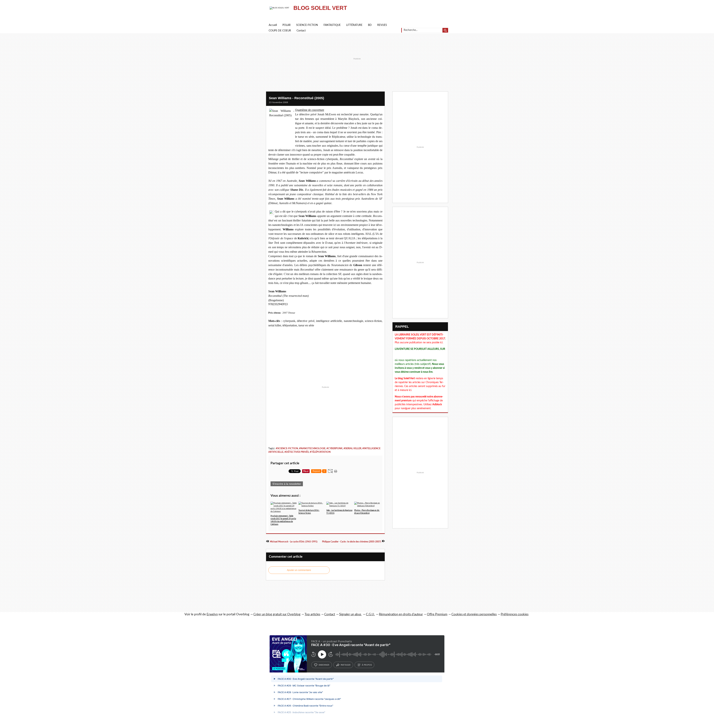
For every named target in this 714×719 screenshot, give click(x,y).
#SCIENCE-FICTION (287, 448)
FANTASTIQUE (332, 25)
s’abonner (324, 665)
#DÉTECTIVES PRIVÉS (296, 452)
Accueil (273, 25)
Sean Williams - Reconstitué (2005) (296, 98)
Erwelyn (212, 614)
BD (370, 25)
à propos (367, 665)
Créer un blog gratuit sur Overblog (276, 614)
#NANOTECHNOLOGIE (312, 448)
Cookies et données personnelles (474, 614)
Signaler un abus (350, 614)
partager (345, 665)
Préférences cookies (514, 614)
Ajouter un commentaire (299, 570)
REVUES (382, 25)
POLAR (286, 25)
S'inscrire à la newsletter (286, 483)
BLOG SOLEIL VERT (320, 8)
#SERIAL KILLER (352, 448)
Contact (301, 30)
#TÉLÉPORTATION (320, 452)
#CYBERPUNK (334, 448)
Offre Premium (437, 614)
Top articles (312, 614)
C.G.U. (370, 614)
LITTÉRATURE (354, 25)
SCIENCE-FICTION (307, 25)
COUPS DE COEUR (280, 30)
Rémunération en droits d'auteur (401, 614)
